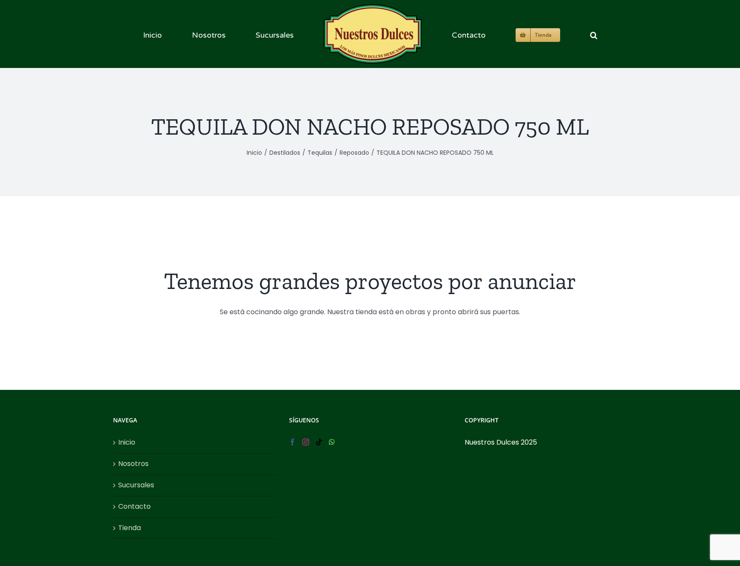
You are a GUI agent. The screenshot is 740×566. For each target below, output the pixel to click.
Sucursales (136, 485)
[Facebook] (292, 442)
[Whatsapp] (332, 442)
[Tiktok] (319, 442)
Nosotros (133, 464)
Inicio (126, 442)
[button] (530, 34)
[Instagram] (305, 442)
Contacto (134, 506)
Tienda (129, 528)
